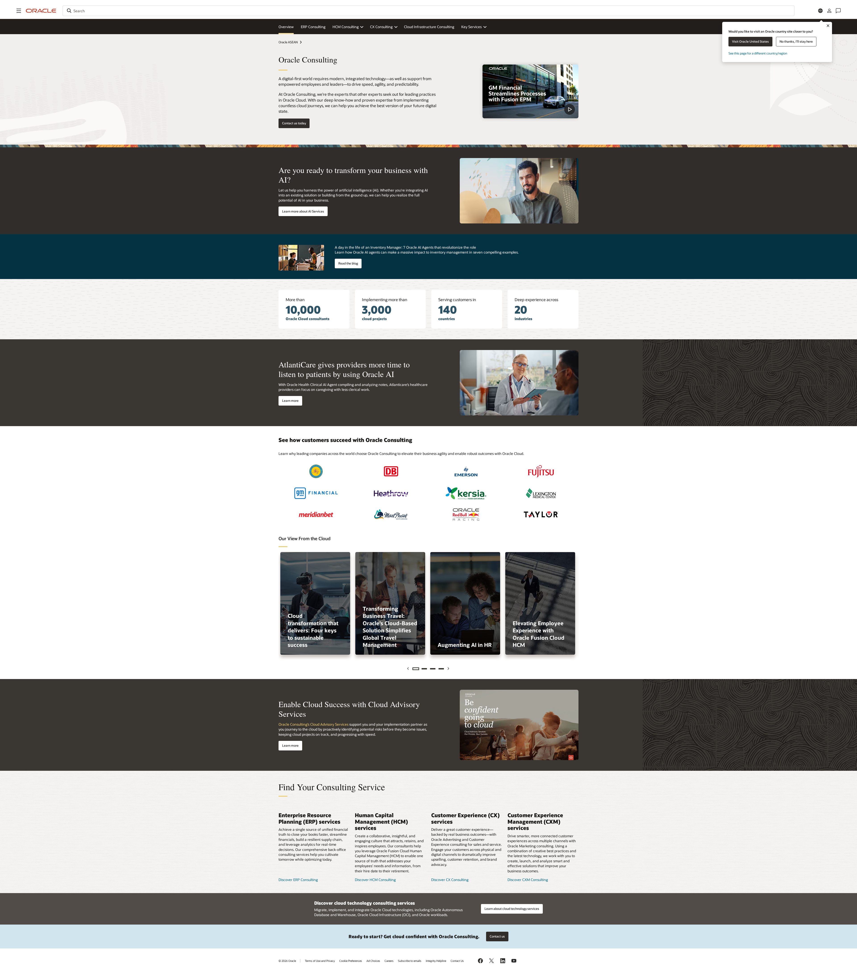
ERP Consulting (313, 26)
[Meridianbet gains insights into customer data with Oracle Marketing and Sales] (316, 514)
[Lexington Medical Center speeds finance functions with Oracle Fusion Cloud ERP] (540, 493)
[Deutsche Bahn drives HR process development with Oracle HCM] (391, 471)
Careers (389, 961)
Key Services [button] (471, 26)
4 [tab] (441, 668)
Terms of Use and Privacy (320, 961)
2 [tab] (424, 668)
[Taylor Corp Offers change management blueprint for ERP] (540, 514)
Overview (286, 26)
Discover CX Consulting (449, 879)
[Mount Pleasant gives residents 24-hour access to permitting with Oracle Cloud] (391, 514)
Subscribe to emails (409, 961)
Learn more (290, 400)
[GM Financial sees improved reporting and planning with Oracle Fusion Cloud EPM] (316, 493)
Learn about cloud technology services (512, 908)
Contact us (497, 936)
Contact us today (294, 123)
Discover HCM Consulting (375, 879)
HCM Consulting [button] (346, 26)
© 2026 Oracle (287, 961)
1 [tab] (415, 668)
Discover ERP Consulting (298, 879)
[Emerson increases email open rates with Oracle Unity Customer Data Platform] (465, 471)
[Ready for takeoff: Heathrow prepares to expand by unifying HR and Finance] (391, 493)
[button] (18, 10)
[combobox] (428, 10)
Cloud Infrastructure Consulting (429, 26)
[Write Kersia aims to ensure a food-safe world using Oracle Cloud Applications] (465, 493)
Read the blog (348, 263)
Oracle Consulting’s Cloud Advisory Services (313, 724)
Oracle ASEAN (288, 42)
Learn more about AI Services (303, 211)
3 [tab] (432, 668)
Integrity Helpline (436, 961)
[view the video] (530, 92)
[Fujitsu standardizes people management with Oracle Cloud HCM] (540, 471)
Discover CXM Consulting (528, 879)
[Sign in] (829, 10)
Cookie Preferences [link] (350, 961)
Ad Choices (373, 961)
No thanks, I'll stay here (796, 41)
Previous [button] (408, 669)
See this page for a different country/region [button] (757, 53)
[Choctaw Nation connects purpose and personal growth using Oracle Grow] (316, 471)
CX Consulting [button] (381, 26)
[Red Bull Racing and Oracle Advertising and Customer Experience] (465, 514)
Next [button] (448, 669)
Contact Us (457, 961)
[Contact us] (838, 10)
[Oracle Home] (41, 11)
